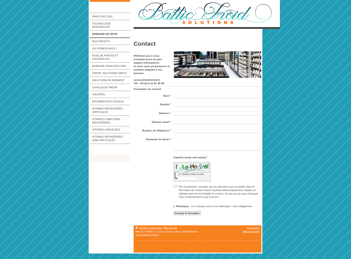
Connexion (253, 227)
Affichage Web (251, 231)
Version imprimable (150, 227)
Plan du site (170, 227)
